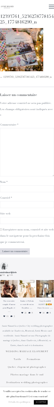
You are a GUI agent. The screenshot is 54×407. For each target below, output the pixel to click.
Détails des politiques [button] (19, 402)
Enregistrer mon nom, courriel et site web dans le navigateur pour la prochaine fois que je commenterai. (27, 236)
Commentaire (9, 125)
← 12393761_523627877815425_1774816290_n (26, 77)
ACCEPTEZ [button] (41, 402)
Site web (5, 214)
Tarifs (17, 359)
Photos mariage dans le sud (27, 375)
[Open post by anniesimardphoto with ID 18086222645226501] (9, 288)
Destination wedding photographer (27, 383)
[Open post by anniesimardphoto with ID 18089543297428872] (27, 288)
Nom (3, 182)
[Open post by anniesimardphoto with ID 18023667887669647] (45, 288)
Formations (33, 359)
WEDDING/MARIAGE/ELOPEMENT (27, 352)
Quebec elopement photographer (27, 367)
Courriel (6, 198)
